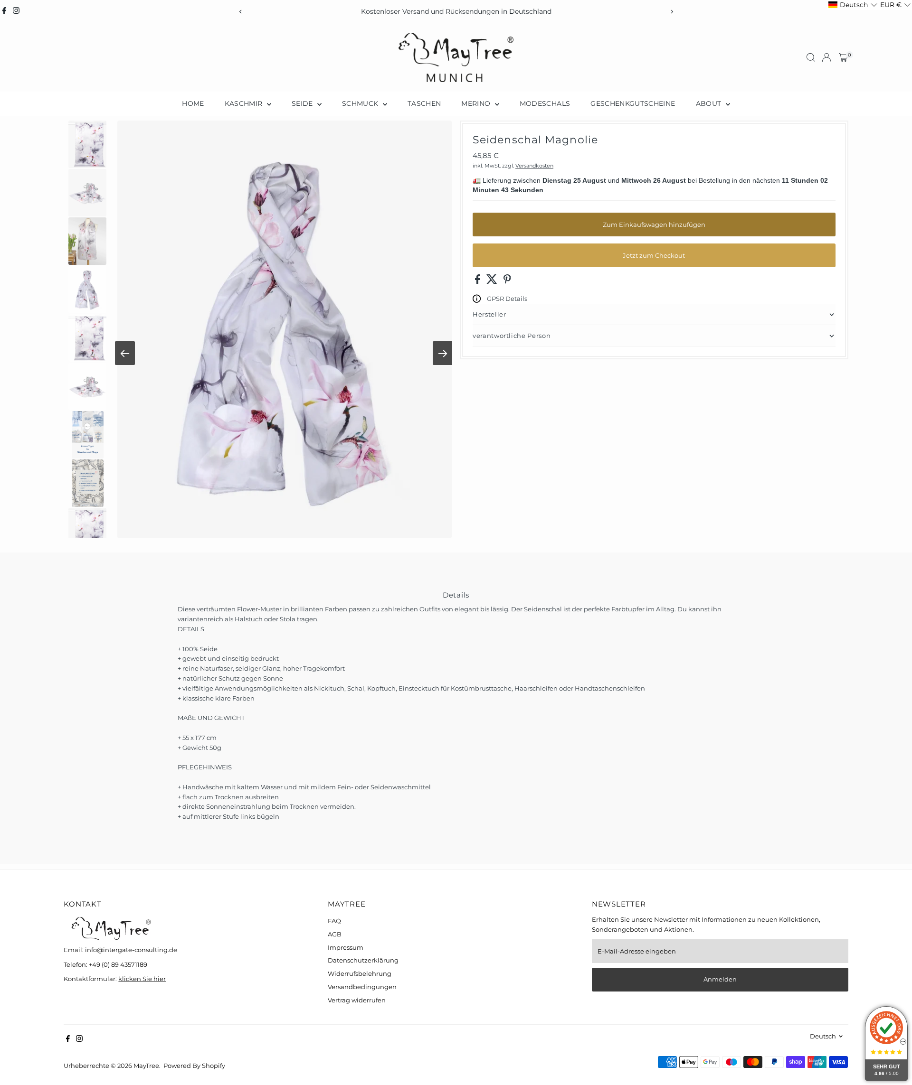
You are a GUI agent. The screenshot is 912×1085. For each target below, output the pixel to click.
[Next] (671, 11)
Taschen (424, 103)
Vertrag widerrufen (357, 1000)
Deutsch (823, 1036)
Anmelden (720, 979)
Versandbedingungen (362, 987)
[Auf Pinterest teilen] (507, 281)
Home (193, 103)
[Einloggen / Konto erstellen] (826, 57)
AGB (335, 934)
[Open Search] (811, 57)
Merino (476, 103)
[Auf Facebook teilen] (478, 281)
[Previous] (240, 11)
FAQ (334, 921)
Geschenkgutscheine (632, 103)
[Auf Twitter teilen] (492, 281)
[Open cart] (843, 57)
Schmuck (361, 103)
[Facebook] (4, 11)
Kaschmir (245, 103)
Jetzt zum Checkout (654, 255)
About (709, 103)
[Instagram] (16, 11)
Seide (303, 103)
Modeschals (545, 103)
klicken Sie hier (142, 978)
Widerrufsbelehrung (359, 973)
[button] (852, 5)
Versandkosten (534, 165)
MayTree (146, 1065)
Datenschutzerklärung (363, 960)
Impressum (345, 947)
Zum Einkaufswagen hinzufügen (654, 224)
